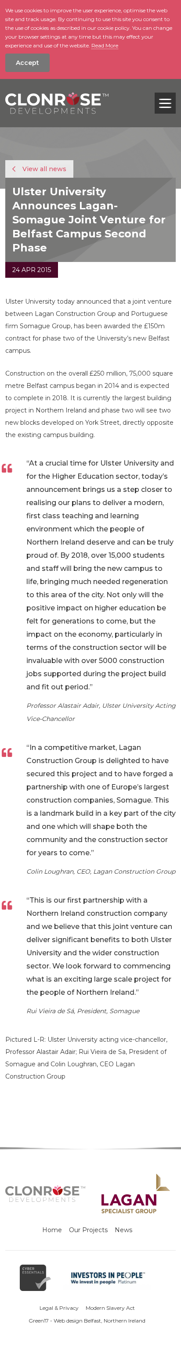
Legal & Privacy (59, 1308)
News (123, 1230)
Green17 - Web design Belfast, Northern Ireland (87, 1320)
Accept (27, 63)
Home (52, 1230)
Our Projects (88, 1230)
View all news (43, 169)
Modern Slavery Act (110, 1308)
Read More (104, 45)
